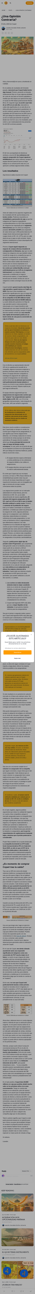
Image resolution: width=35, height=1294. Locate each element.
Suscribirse (17, 652)
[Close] (31, 634)
